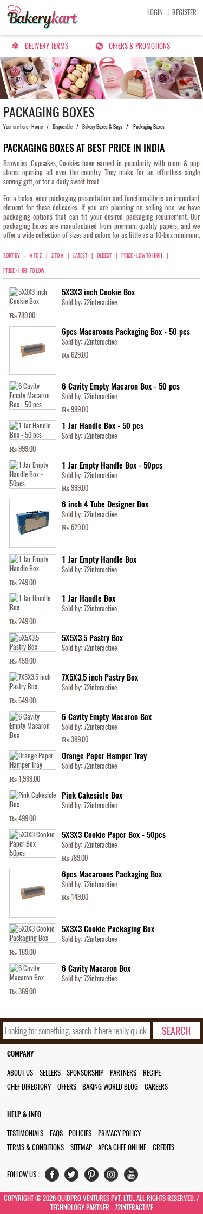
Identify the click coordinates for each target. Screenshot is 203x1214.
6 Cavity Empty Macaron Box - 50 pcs (121, 386)
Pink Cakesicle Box (92, 795)
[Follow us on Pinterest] (93, 1176)
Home (37, 126)
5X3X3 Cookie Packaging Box (108, 928)
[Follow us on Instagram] (113, 1176)
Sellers (50, 1072)
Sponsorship (85, 1072)
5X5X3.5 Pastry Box (92, 637)
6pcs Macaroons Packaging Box (112, 874)
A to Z (36, 255)
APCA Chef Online (122, 1147)
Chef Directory (29, 1086)
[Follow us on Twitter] (73, 1176)
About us (20, 1072)
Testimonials (25, 1133)
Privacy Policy (119, 1133)
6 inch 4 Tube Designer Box (105, 504)
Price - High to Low (23, 270)
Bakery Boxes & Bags (102, 126)
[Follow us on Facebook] (54, 1176)
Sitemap (81, 1147)
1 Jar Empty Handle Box (99, 559)
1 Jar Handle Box (88, 598)
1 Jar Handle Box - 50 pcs (102, 425)
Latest (80, 255)
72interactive (100, 302)
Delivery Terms (46, 45)
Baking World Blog (110, 1086)
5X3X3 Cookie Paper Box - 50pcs (114, 834)
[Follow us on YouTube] (133, 1176)
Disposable (63, 126)
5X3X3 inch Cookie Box (98, 292)
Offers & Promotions (139, 45)
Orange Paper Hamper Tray (104, 755)
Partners (123, 1072)
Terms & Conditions (35, 1147)
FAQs (56, 1133)
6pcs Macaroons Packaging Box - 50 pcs (126, 331)
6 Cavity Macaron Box (96, 968)
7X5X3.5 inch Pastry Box (100, 677)
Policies (80, 1133)
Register (184, 12)
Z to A (57, 255)
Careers (156, 1086)
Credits (163, 1147)
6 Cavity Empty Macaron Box (107, 716)
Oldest (104, 255)
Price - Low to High (141, 255)
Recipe (152, 1072)
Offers (66, 1086)
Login (155, 12)
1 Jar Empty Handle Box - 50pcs (112, 465)
